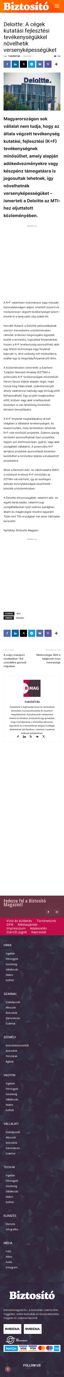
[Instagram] (57, 912)
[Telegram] (31, 64)
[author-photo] (32, 696)
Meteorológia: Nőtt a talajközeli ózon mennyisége (48, 658)
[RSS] (32, 737)
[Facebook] (7, 64)
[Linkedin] (15, 64)
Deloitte (20, 617)
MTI (18, 613)
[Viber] (48, 64)
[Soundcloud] (39, 737)
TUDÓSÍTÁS (14, 56)
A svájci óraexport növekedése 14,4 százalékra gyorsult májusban (15, 660)
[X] (23, 64)
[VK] (39, 64)
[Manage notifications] (8, 1369)
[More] (56, 64)
